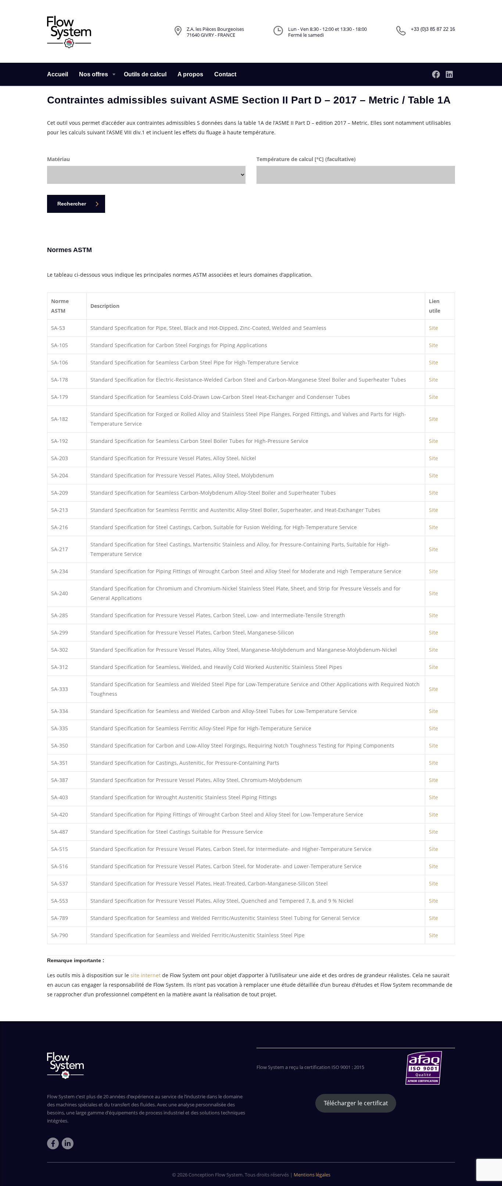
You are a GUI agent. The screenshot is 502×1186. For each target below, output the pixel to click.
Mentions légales (312, 1174)
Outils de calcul (145, 74)
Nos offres (93, 74)
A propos (190, 74)
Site (433, 327)
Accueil (57, 74)
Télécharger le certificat (356, 1103)
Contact (225, 74)
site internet (145, 975)
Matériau (58, 159)
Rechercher (71, 204)
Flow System (229, 1174)
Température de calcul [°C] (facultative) (306, 159)
